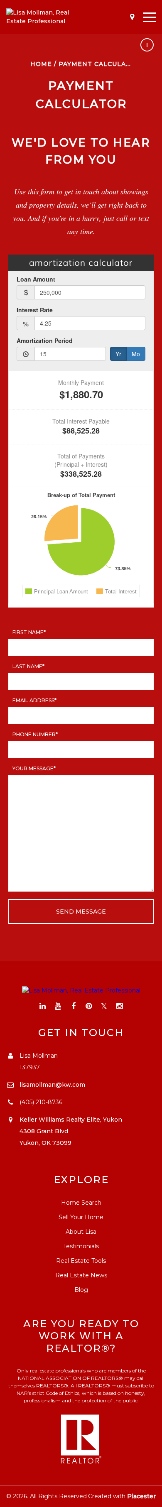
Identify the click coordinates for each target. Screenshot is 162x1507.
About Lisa (81, 1231)
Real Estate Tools (81, 1260)
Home (41, 64)
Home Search (81, 1202)
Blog (81, 1290)
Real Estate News (81, 1275)
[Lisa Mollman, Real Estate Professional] (43, 17)
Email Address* (34, 700)
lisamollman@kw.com (52, 1084)
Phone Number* (35, 734)
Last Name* (28, 666)
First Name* (29, 632)
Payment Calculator (100, 64)
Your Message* (34, 768)
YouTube (58, 1006)
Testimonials (81, 1246)
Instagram (119, 1006)
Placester (141, 1496)
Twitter (104, 1006)
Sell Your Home (81, 1217)
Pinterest (88, 1006)
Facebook (73, 1006)
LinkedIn (42, 1006)
